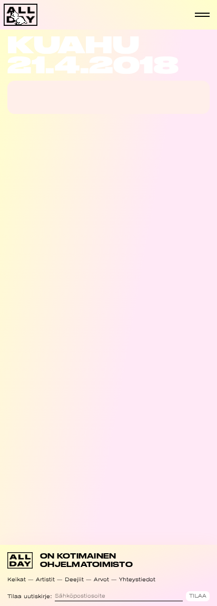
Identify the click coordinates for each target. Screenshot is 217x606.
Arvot (101, 579)
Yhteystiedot (137, 579)
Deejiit (74, 579)
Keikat (16, 579)
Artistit (45, 579)
